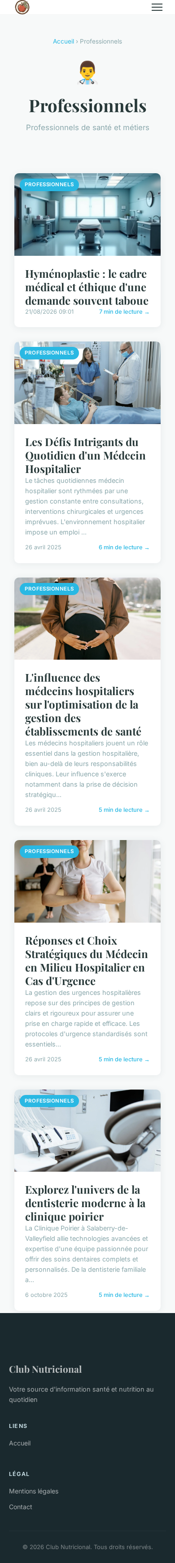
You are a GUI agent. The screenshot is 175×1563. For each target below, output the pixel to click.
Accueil (63, 41)
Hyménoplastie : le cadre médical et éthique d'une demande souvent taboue (87, 286)
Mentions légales (33, 1491)
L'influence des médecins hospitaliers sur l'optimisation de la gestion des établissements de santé (83, 704)
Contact (20, 1506)
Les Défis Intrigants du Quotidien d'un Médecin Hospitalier (85, 455)
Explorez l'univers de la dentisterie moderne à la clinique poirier (85, 1202)
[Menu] (157, 7)
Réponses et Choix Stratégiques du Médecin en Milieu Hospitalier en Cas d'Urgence (86, 960)
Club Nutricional (45, 1368)
